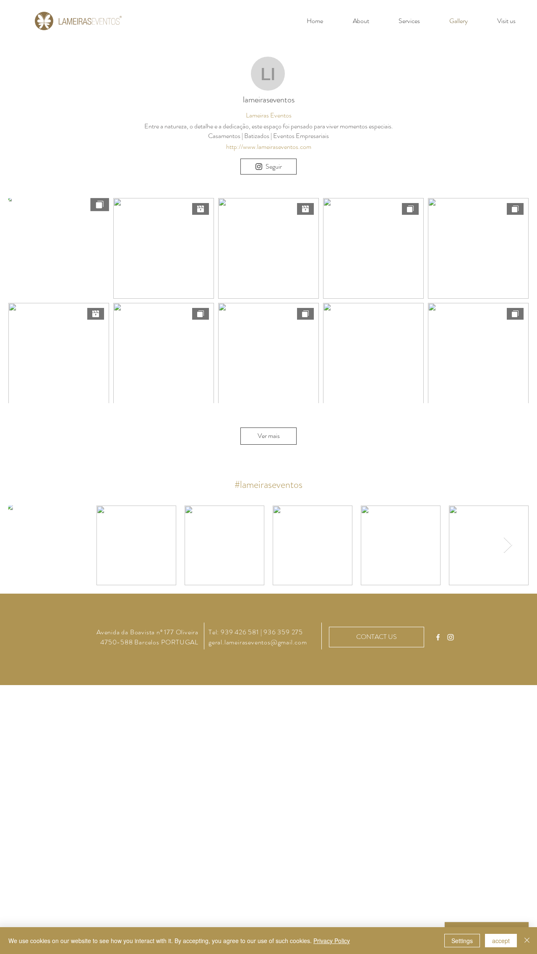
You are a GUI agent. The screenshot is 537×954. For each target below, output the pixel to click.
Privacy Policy (331, 940)
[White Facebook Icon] (438, 637)
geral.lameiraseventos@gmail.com (258, 642)
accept (501, 940)
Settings (462, 940)
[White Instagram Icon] (450, 637)
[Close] (527, 940)
